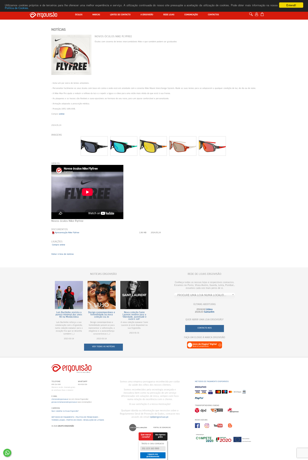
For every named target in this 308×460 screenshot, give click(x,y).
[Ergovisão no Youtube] (221, 429)
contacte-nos (204, 328)
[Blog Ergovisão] (231, 429)
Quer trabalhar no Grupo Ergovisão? (65, 411)
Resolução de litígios (93, 420)
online (61, 114)
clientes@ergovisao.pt (59, 399)
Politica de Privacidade (87, 417)
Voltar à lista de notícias (62, 254)
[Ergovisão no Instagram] (209, 429)
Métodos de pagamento (62, 417)
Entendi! (291, 5)
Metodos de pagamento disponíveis (212, 381)
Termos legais (58, 420)
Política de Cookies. (17, 8)
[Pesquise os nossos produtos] (252, 16)
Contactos (213, 15)
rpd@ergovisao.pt (159, 417)
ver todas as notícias (103, 347)
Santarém (209, 312)
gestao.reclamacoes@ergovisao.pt (64, 402)
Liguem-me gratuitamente (152, 455)
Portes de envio (74, 420)
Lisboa (209, 309)
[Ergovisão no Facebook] (200, 429)
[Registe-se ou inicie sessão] (257, 16)
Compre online (58, 245)
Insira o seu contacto (153, 443)
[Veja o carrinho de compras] (263, 14)
